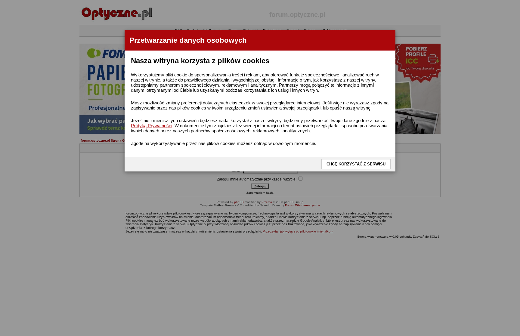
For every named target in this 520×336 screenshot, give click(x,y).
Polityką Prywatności (151, 125)
